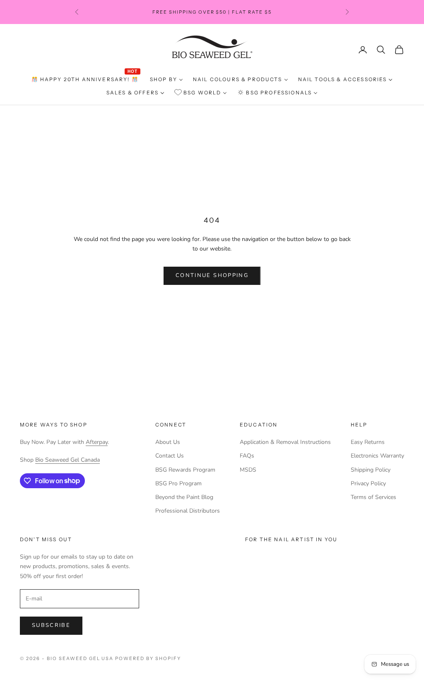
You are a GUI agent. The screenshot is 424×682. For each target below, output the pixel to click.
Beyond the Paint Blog (184, 497)
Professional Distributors (187, 511)
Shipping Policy (370, 470)
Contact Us (169, 456)
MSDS (248, 470)
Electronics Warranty (377, 456)
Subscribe (51, 625)
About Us (167, 442)
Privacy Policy (368, 483)
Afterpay (97, 442)
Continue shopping (212, 275)
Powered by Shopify (148, 658)
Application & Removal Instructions (285, 442)
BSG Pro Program (178, 483)
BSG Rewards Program (185, 470)
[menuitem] (86, 79)
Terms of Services (373, 497)
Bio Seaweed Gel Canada (67, 460)
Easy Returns (368, 442)
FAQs (247, 456)
